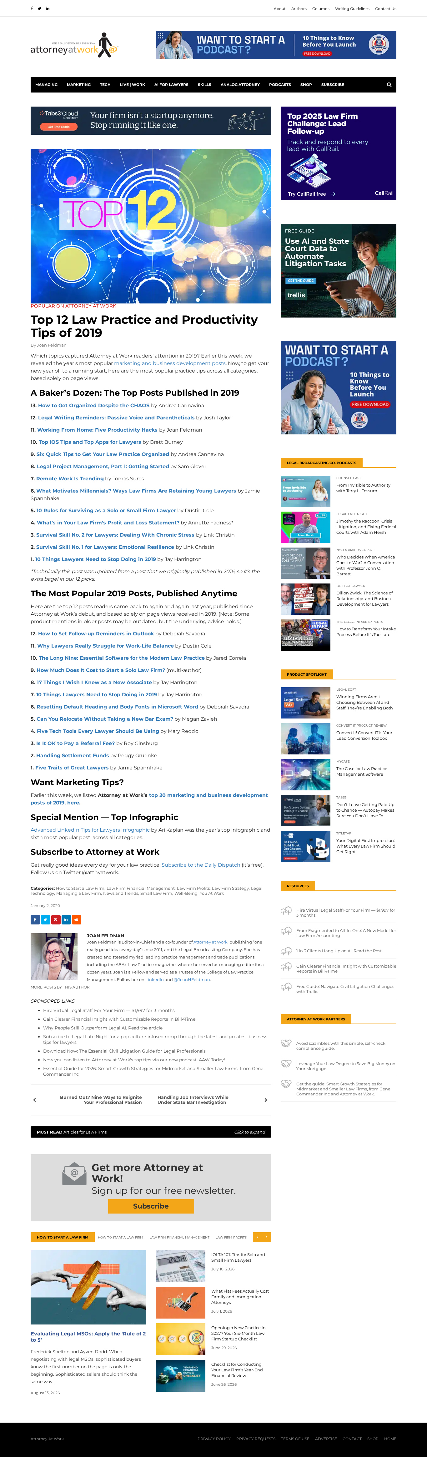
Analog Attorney (240, 84)
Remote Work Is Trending (70, 479)
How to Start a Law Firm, (80, 888)
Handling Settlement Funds (72, 756)
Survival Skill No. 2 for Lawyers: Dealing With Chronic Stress (115, 535)
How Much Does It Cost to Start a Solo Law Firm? (101, 670)
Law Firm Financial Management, (141, 888)
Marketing (79, 84)
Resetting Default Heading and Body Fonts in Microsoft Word (117, 707)
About (280, 8)
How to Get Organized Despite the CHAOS (94, 405)
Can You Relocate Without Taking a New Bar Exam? (105, 719)
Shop (306, 84)
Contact (352, 1438)
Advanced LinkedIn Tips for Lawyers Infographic (90, 830)
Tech (105, 84)
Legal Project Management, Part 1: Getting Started (102, 466)
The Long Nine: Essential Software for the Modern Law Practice (122, 658)
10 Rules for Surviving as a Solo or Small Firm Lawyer (106, 510)
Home (390, 1438)
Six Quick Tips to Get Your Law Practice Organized (104, 454)
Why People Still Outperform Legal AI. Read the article (103, 1028)
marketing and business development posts (170, 363)
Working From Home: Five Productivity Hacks (97, 430)
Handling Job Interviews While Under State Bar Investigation (193, 1100)
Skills (204, 84)
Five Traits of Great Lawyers (72, 768)
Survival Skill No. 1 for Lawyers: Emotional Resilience (105, 547)
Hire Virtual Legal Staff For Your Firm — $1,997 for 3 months (109, 1010)
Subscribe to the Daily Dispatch (201, 865)
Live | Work (132, 84)
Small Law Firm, (156, 893)
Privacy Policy (214, 1438)
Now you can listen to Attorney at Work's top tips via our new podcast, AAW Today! (134, 1060)
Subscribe (332, 84)
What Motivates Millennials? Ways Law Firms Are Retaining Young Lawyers (136, 491)
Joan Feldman (52, 345)
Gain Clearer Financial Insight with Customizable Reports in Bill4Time (119, 1019)
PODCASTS (280, 84)
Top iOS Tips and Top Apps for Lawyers (90, 442)
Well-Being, (186, 893)
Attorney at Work (210, 941)
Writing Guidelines (352, 8)
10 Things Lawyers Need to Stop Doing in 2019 (95, 559)
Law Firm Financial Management (179, 1237)
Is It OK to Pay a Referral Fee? (75, 743)
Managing (46, 84)
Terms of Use (295, 1438)
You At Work (212, 893)
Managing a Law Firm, (79, 893)
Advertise (326, 1438)
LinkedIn (154, 979)
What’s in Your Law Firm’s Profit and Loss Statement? (108, 523)
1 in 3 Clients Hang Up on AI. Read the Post (339, 950)
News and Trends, (121, 893)
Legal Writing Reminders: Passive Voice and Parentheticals (116, 418)
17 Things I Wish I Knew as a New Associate (94, 682)
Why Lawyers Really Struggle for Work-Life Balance (105, 646)
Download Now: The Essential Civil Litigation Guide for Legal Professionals (124, 1051)
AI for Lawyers (171, 84)
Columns (320, 8)
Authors (299, 8)
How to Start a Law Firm (120, 1237)
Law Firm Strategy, (231, 888)
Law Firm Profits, (194, 888)
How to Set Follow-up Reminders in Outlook (96, 634)
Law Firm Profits (231, 1237)
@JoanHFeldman (192, 979)
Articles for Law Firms (151, 1131)
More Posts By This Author (60, 987)
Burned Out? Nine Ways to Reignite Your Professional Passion (101, 1100)
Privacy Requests (255, 1438)
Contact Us (385, 8)
